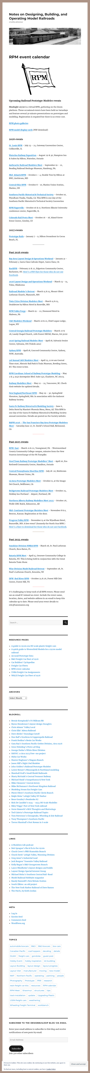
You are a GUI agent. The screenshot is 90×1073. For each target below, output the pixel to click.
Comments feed (18, 920)
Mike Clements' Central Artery (25, 783)
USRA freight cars (18, 1000)
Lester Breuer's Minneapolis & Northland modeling (35, 770)
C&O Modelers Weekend (20, 321)
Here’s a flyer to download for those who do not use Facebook (37, 527)
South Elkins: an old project (24, 884)
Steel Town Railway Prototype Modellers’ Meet (31, 461)
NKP (12, 976)
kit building (49, 961)
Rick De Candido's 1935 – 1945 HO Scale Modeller (34, 802)
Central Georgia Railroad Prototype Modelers (30, 331)
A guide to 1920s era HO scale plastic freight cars (33, 646)
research (48, 981)
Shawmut (27, 990)
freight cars (24, 956)
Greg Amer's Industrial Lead (24, 858)
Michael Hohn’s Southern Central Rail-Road (31, 874)
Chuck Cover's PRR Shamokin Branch (28, 851)
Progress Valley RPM (19, 520)
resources (35, 985)
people (60, 976)
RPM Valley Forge (17, 311)
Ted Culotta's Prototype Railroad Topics (29, 812)
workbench (43, 1005)
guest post (48, 956)
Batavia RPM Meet (17, 555)
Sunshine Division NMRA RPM (23, 546)
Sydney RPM (15, 350)
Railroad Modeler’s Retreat (22, 291)
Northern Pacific (24, 976)
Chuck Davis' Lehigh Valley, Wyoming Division (33, 855)
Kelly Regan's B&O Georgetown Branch (29, 864)
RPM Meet (15, 990)
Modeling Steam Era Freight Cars (26, 789)
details (57, 951)
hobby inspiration (33, 961)
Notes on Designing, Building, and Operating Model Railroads (38, 16)
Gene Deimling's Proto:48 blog (25, 747)
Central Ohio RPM (17, 185)
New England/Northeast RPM (23, 393)
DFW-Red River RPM (19, 578)
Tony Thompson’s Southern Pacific (27, 819)
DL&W (13, 956)
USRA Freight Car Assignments (25, 672)
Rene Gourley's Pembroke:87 (24, 799)
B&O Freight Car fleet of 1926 (25, 659)
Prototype (29, 981)
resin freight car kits (19, 985)
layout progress (50, 966)
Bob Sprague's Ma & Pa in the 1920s (28, 848)
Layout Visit (15, 971)
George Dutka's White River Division (28, 750)
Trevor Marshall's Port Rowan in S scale (29, 822)
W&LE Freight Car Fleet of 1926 (25, 675)
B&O (33, 946)
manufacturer (30, 971)
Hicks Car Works (18, 757)
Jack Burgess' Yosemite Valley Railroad (29, 861)
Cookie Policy (51, 1069)
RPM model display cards (21, 130)
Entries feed (16, 917)
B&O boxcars (44, 946)
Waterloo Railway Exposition (22, 155)
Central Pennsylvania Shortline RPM (26, 471)
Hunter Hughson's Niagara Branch (27, 760)
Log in (14, 913)
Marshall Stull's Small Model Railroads (29, 773)
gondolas (36, 956)
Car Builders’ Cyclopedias (23, 662)
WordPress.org (18, 923)
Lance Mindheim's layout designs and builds (32, 868)
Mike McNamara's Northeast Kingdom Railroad (33, 786)
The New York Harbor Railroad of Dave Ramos (32, 887)
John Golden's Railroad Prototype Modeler (31, 766)
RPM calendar (49, 985)
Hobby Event (16, 961)
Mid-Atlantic (15, 175)
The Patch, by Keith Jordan (23, 891)
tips (48, 990)
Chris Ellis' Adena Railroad (23, 730)
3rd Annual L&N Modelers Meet (23, 360)
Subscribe (16, 1048)
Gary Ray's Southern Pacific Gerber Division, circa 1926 (36, 743)
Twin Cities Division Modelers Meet (26, 301)
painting (50, 976)
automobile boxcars (19, 946)
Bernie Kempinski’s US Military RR (27, 721)
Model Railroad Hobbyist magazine (27, 878)
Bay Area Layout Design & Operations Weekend (31, 258)
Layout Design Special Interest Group (28, 871)
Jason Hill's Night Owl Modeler (25, 763)
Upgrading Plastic (46, 995)
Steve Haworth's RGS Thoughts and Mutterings (33, 809)
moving (43, 971)
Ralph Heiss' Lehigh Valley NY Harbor (28, 796)
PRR (39, 981)
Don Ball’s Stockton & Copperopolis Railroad (32, 737)
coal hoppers (34, 951)
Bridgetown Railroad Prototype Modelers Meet (31, 491)
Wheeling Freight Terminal (22, 1005)
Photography (16, 981)
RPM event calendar (20, 669)
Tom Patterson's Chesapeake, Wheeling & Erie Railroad (37, 816)
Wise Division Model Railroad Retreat (27, 569)
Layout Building (17, 966)
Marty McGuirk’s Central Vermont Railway (31, 776)
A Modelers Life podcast (22, 845)
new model (54, 971)
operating (39, 976)
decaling (47, 951)
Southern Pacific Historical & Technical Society (31, 194)
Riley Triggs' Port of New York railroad (29, 806)
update (31, 995)
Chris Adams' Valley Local (23, 727)
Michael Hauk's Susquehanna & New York (30, 780)
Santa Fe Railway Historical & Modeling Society (31, 406)
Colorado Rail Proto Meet (21, 217)
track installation (17, 995)
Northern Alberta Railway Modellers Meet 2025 (31, 500)
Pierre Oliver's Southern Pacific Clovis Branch (32, 793)
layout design (34, 966)
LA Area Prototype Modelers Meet (25, 481)
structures (39, 990)
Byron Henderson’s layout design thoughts (31, 724)
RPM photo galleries (18, 123)
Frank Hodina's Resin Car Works (26, 740)
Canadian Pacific (17, 951)
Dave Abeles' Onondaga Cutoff (25, 734)
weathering (34, 1000)
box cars (57, 946)
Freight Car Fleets (19, 665)
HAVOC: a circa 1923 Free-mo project (28, 753)
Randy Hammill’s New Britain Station (28, 881)
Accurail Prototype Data (22, 656)
